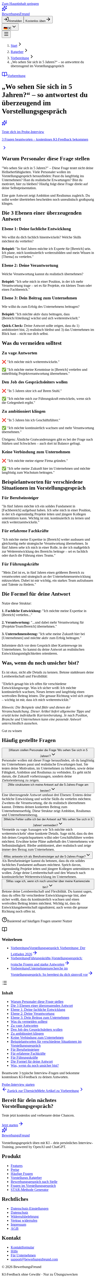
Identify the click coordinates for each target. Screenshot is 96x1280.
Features (17, 1166)
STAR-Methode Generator (29, 1190)
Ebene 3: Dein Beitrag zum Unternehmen (40, 1017)
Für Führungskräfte (24, 1057)
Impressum (18, 1224)
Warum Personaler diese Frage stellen (37, 1001)
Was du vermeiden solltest (29, 1021)
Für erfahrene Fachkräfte (28, 1053)
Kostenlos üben (35, 21)
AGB (15, 1228)
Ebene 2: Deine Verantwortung (32, 1013)
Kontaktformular (22, 1247)
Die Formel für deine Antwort (32, 1061)
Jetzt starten (10, 1125)
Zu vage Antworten (24, 1025)
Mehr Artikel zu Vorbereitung (58, 1091)
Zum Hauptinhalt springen (20, 4)
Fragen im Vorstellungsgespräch (33, 1186)
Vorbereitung (20, 58)
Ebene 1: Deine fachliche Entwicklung (38, 1009)
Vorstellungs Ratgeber (26, 1178)
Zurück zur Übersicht (22, 1091)
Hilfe (14, 1251)
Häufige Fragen (22, 1174)
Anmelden (15, 21)
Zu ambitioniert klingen (27, 1033)
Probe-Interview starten (18, 1084)
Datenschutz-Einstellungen (29, 1208)
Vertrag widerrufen (24, 1220)
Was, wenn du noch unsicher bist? (35, 1065)
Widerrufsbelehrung (25, 1216)
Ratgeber (17, 52)
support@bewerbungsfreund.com (34, 1259)
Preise (15, 1170)
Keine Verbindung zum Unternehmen (37, 1037)
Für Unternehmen (23, 1255)
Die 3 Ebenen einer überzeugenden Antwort (42, 1005)
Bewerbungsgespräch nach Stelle (34, 1182)
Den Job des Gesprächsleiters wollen (37, 1029)
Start (14, 45)
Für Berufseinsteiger (25, 1049)
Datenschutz (19, 1212)
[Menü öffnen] (6, 34)
